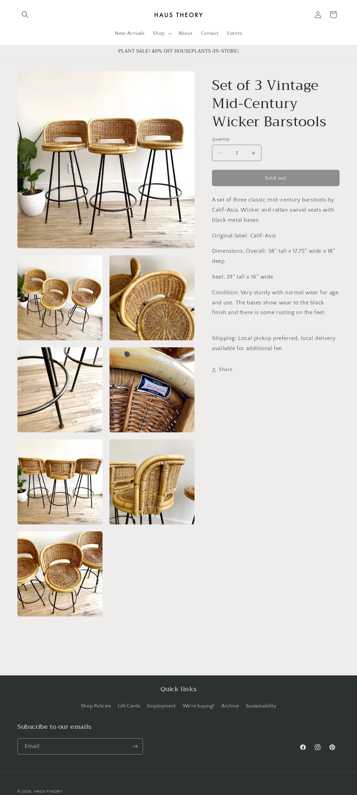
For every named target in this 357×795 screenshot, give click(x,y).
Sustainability (261, 706)
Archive (230, 706)
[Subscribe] (135, 746)
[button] (25, 14)
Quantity (221, 139)
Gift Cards (129, 706)
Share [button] (225, 369)
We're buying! (199, 706)
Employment (161, 706)
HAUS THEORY (48, 791)
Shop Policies (96, 706)
